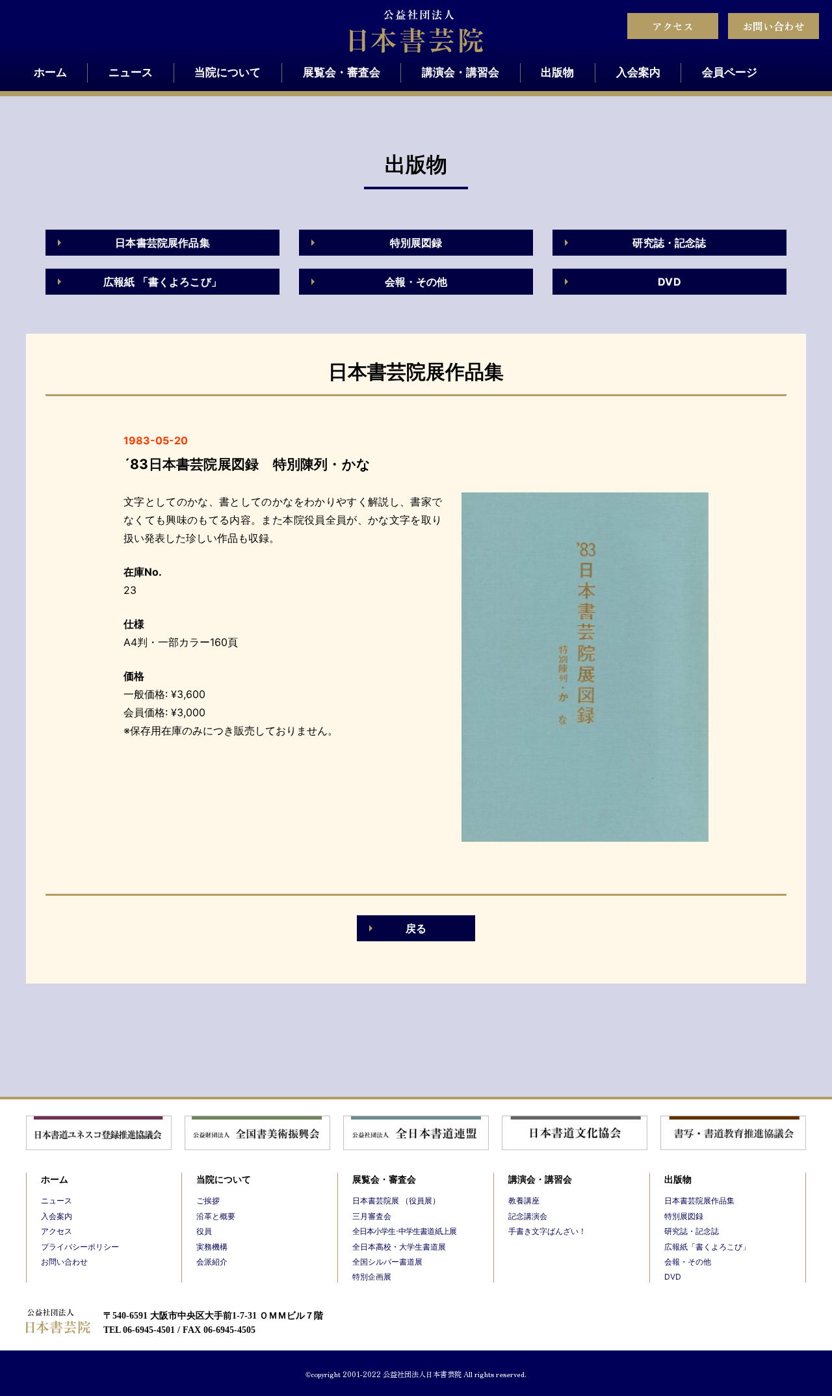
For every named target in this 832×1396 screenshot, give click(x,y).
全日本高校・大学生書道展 (399, 1247)
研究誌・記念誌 (669, 242)
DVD (669, 281)
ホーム (50, 72)
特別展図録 (416, 242)
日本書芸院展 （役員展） (396, 1200)
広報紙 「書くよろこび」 (162, 281)
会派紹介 (212, 1262)
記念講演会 (527, 1216)
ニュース (131, 72)
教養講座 (524, 1200)
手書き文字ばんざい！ (547, 1231)
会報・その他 (416, 281)
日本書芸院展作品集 (162, 242)
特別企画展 (371, 1277)
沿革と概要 (215, 1216)
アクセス (673, 26)
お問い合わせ (773, 26)
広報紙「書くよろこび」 (707, 1247)
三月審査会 (371, 1216)
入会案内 (638, 72)
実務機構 (212, 1247)
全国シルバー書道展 (387, 1262)
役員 (204, 1231)
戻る (416, 928)
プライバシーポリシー (80, 1247)
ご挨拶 (208, 1200)
